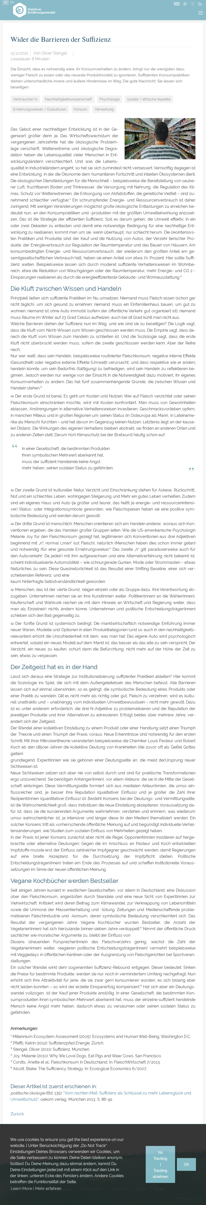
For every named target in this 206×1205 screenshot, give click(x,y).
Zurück (17, 1114)
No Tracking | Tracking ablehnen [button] (160, 1164)
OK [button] (186, 1164)
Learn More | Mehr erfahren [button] (36, 1188)
